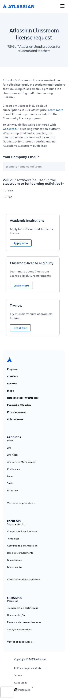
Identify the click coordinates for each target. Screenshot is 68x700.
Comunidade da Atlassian (22, 545)
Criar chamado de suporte (22, 579)
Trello (10, 483)
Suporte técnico (16, 524)
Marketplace (14, 560)
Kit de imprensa (16, 412)
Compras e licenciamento (22, 531)
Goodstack (10, 129)
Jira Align (12, 454)
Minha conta (14, 567)
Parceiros (12, 600)
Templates (13, 538)
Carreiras (12, 376)
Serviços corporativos (19, 629)
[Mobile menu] (62, 6)
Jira (9, 447)
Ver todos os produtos (20, 503)
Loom (10, 476)
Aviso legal (20, 682)
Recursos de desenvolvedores (24, 622)
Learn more (55, 110)
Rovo (10, 440)
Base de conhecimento (20, 552)
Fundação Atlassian (19, 405)
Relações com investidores (23, 397)
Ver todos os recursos (19, 641)
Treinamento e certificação (22, 607)
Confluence (13, 469)
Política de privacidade (27, 668)
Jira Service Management (21, 462)
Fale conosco (15, 419)
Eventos (12, 383)
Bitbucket (12, 490)
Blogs (10, 390)
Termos (18, 675)
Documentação (16, 615)
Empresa (12, 369)
